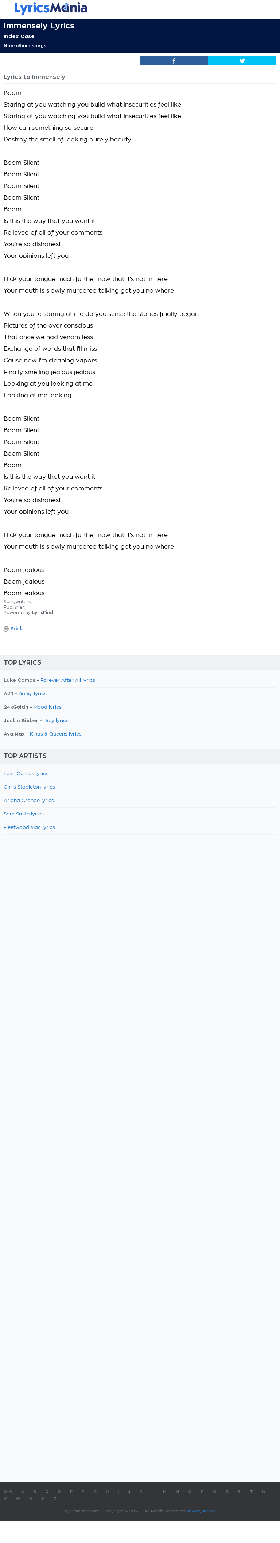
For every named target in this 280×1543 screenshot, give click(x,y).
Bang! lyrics (33, 694)
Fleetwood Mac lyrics (29, 827)
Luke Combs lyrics (26, 774)
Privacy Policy (200, 1511)
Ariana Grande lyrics (29, 800)
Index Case (19, 36)
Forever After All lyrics (67, 680)
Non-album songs (25, 46)
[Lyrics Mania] (140, 8)
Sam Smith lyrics (24, 814)
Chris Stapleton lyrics (29, 787)
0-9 (8, 1492)
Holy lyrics (56, 720)
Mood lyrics (48, 707)
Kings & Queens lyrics (56, 734)
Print (16, 628)
